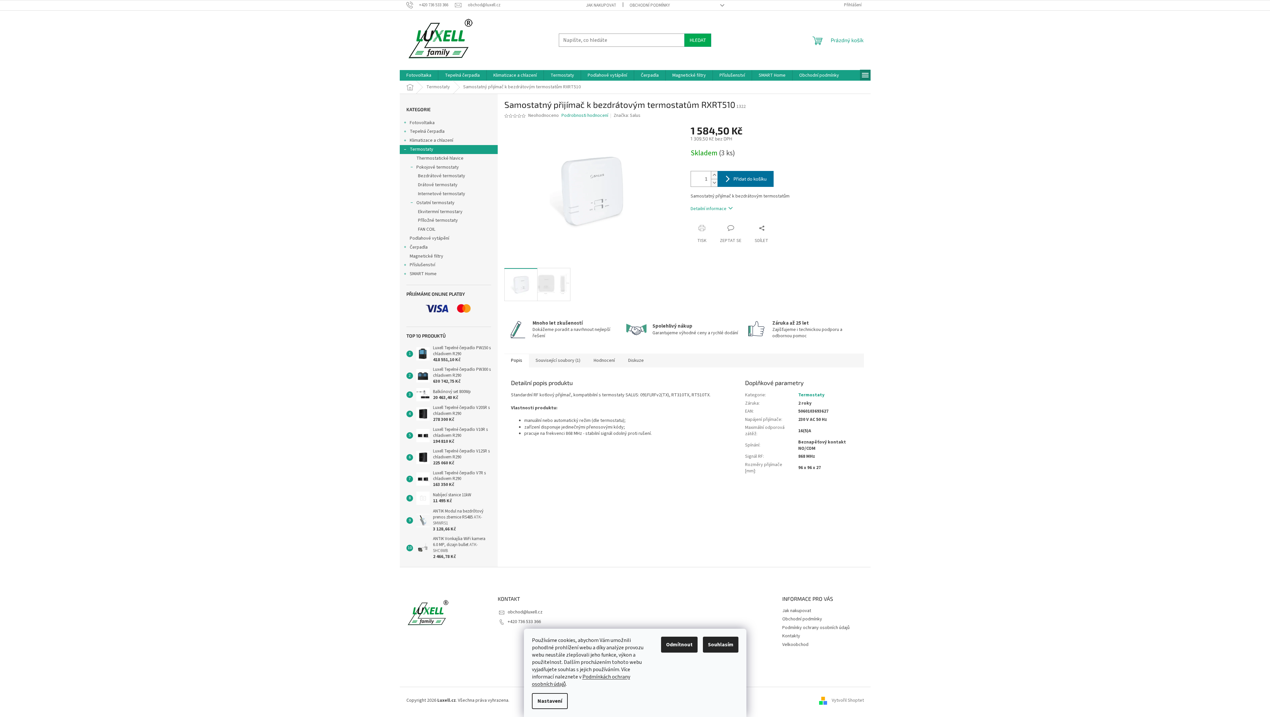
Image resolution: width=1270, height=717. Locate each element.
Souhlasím (720, 644)
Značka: (627, 115)
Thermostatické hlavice (440, 158)
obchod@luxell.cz (525, 612)
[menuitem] (419, 75)
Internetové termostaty (441, 194)
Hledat (698, 40)
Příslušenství (422, 265)
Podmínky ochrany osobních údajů (816, 627)
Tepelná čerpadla (427, 131)
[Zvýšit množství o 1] (714, 175)
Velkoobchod (795, 644)
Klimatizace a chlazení (431, 140)
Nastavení (550, 701)
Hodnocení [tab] (604, 360)
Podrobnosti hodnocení (584, 116)
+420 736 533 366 (524, 621)
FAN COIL (426, 229)
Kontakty (791, 636)
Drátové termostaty (438, 185)
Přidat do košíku (750, 179)
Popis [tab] (516, 360)
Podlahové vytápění (429, 238)
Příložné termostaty (438, 220)
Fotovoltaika (422, 123)
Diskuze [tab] (636, 360)
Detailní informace (708, 208)
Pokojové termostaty (437, 167)
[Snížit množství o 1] (714, 183)
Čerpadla (419, 247)
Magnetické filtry (426, 256)
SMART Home (423, 274)
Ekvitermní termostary (440, 211)
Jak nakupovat (601, 5)
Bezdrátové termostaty (441, 176)
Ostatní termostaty (435, 202)
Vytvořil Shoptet (848, 700)
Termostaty (421, 149)
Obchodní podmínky (650, 5)
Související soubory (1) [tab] (558, 360)
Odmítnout (679, 644)
